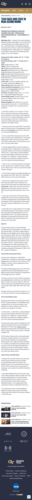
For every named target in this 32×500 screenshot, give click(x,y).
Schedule (21, 10)
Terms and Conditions (12, 473)
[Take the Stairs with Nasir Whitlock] (5, 408)
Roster (14, 10)
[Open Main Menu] (29, 4)
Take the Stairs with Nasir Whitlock (18, 408)
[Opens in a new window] (8, 434)
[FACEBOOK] (27, 15)
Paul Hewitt (13, 89)
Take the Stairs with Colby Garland (18, 415)
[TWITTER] (24, 15)
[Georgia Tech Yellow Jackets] (4, 4)
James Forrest (21, 327)
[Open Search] (22, 4)
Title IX (29, 476)
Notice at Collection (20, 476)
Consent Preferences (20, 471)
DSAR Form (23, 473)
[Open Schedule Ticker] (25, 4)
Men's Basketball (6, 15)
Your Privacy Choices (7, 476)
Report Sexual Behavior (16, 478)
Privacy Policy (9, 471)
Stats (27, 10)
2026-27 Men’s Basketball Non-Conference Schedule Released (20, 422)
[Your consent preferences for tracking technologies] (29, 497)
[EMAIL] (30, 15)
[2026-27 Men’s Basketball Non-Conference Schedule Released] (5, 421)
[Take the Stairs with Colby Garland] (5, 415)
